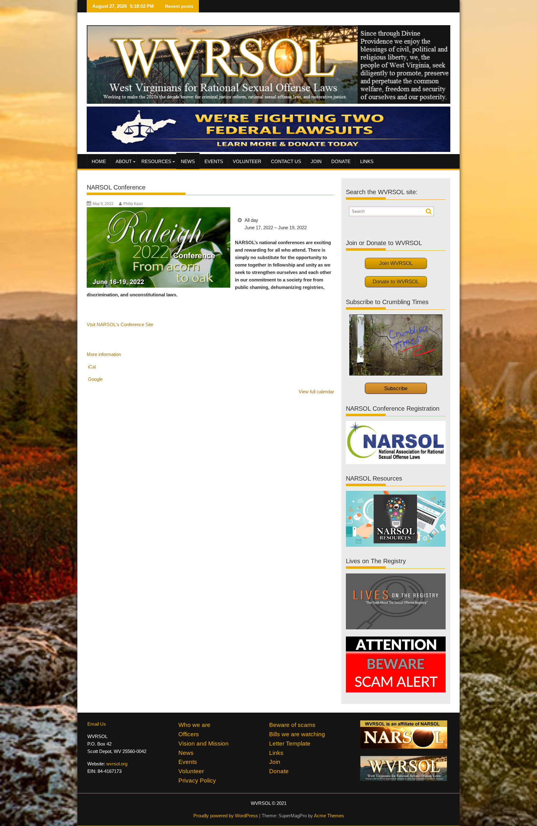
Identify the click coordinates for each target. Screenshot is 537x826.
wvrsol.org (116, 763)
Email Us (96, 724)
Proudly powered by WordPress (225, 815)
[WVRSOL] (268, 150)
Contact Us (286, 161)
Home (99, 161)
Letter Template (289, 743)
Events (213, 161)
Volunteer (247, 161)
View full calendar (316, 391)
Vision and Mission (203, 743)
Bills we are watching (297, 734)
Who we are (194, 725)
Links (367, 161)
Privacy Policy (197, 780)
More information (104, 354)
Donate (341, 161)
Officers (188, 734)
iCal (92, 366)
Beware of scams (292, 725)
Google (95, 379)
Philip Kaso (133, 204)
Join (316, 161)
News (188, 161)
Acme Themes (329, 815)
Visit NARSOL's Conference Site (120, 324)
